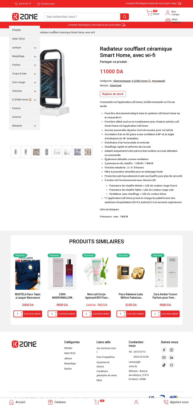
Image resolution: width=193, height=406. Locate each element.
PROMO (68, 348)
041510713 (140, 352)
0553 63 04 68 (141, 357)
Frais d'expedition (105, 357)
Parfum (68, 368)
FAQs (99, 380)
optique (68, 358)
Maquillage (70, 363)
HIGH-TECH (70, 353)
